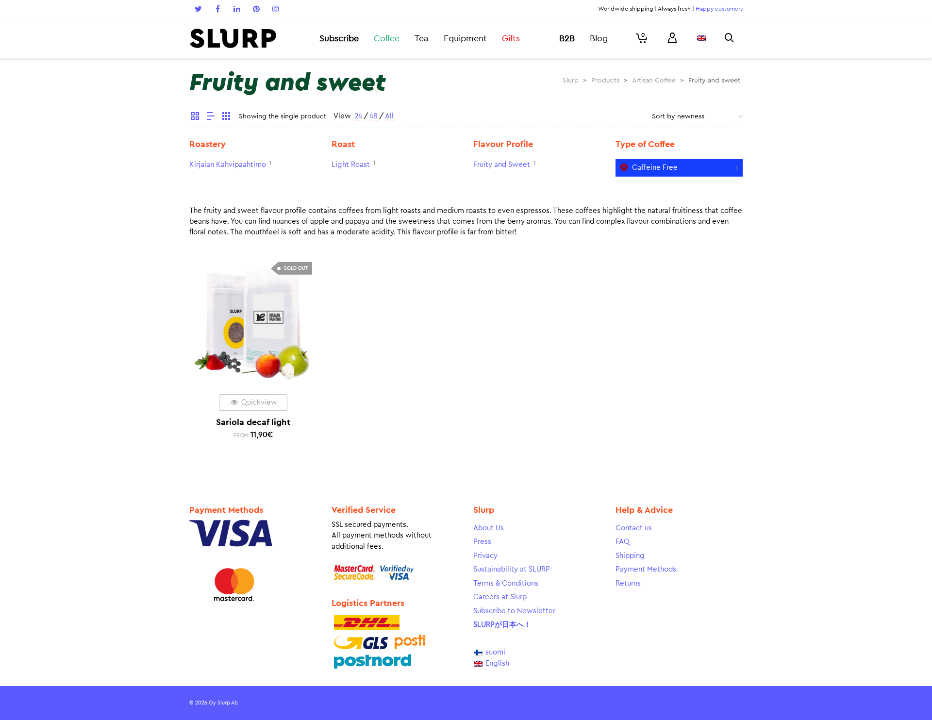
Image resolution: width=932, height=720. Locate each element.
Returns (628, 583)
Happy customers (719, 9)
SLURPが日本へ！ (502, 624)
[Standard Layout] (195, 117)
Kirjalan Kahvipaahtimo (227, 164)
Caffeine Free (655, 167)
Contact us (634, 528)
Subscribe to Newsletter (514, 611)
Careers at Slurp (500, 597)
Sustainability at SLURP (511, 569)
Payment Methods (646, 569)
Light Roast (351, 164)
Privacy (485, 555)
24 (358, 116)
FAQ (623, 541)
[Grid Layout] (226, 117)
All (389, 116)
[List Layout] (210, 117)
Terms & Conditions (505, 583)
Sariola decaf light (253, 422)
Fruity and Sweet (501, 164)
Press (482, 541)
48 (373, 116)
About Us (488, 528)
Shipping (630, 555)
